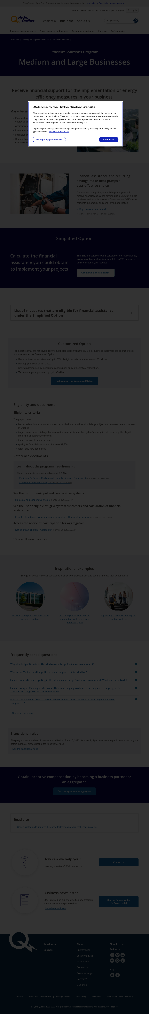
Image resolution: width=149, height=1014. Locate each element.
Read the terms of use (59, 131)
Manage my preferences (49, 139)
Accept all (108, 139)
